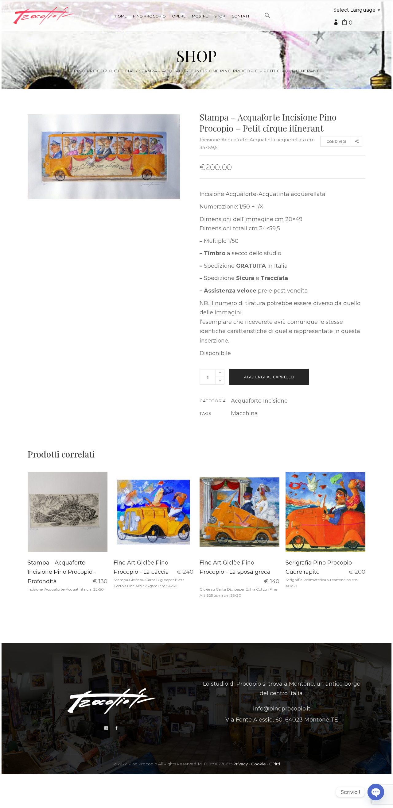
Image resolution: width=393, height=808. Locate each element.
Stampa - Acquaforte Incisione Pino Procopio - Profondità (62, 572)
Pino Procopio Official (104, 71)
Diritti (274, 763)
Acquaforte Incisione (259, 400)
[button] (267, 27)
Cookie (258, 763)
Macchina (244, 413)
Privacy (240, 763)
